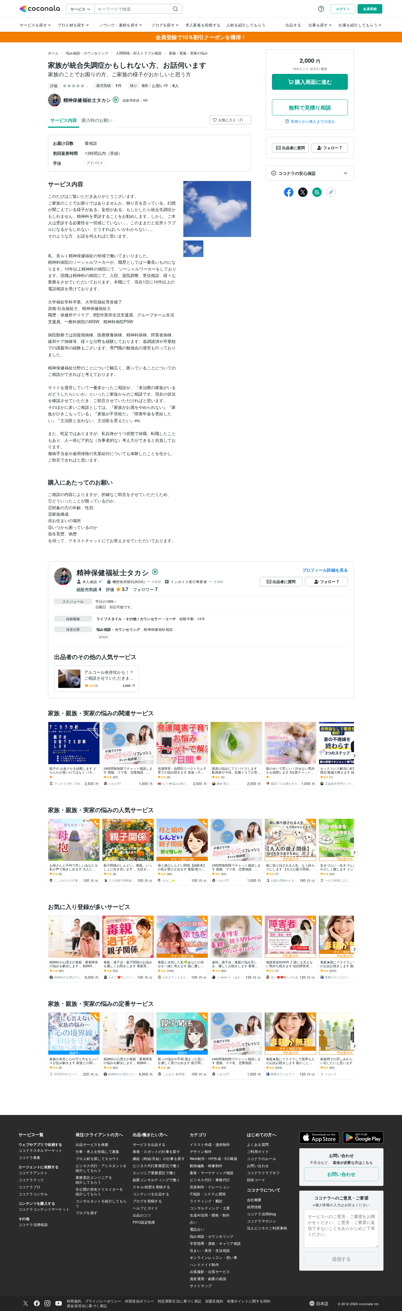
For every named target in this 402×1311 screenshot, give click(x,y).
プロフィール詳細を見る (325, 569)
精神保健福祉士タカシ (113, 572)
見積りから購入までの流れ (313, 121)
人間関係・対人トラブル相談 (139, 52)
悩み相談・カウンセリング (87, 52)
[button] (310, 173)
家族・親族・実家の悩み (188, 52)
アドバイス (95, 162)
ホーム (53, 52)
